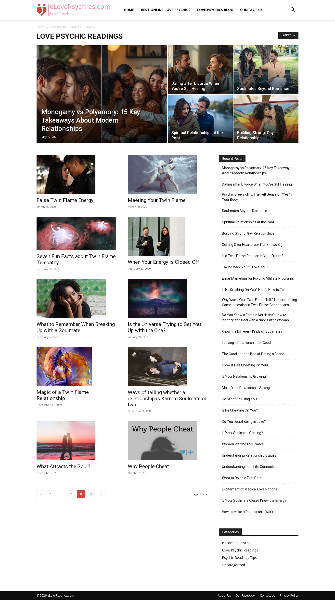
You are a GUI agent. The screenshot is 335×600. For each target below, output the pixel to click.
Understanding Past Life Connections (250, 467)
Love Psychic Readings (65, 27)
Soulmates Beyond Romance (244, 211)
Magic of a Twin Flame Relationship (63, 395)
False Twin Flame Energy (65, 200)
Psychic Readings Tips (239, 557)
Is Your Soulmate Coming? (242, 433)
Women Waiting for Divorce (243, 444)
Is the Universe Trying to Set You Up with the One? (164, 327)
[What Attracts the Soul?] (76, 440)
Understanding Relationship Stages (249, 455)
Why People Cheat (148, 466)
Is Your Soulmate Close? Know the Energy (254, 500)
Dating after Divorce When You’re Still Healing (257, 184)
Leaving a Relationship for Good (246, 343)
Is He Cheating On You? (240, 410)
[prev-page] (41, 494)
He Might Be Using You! (240, 399)
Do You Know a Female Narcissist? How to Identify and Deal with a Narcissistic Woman (255, 317)
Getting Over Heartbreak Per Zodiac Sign (253, 245)
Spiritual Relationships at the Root (248, 222)
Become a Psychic (236, 542)
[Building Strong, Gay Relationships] (265, 119)
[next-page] (101, 494)
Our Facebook (245, 595)
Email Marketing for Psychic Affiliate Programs (258, 278)
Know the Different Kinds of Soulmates (252, 331)
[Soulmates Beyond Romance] (265, 69)
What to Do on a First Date (242, 478)
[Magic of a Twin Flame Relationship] (76, 366)
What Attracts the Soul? (63, 466)
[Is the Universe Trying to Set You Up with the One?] (167, 298)
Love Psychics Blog (215, 9)
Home (129, 9)
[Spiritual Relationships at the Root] (200, 119)
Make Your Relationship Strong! (246, 388)
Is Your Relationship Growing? (245, 376)
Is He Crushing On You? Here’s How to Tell (253, 290)
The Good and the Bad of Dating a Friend (253, 354)
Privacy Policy (289, 595)
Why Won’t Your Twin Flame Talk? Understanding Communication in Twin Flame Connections (259, 302)
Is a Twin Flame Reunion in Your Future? (252, 256)
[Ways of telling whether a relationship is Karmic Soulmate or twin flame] (167, 366)
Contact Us (251, 9)
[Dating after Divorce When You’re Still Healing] (200, 69)
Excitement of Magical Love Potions (249, 489)
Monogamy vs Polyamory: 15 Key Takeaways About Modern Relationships (256, 170)
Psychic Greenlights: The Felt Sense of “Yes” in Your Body (257, 196)
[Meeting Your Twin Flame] (167, 174)
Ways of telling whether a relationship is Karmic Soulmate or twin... (167, 398)
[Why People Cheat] (167, 440)
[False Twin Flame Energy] (76, 174)
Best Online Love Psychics (165, 9)
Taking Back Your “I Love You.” (245, 267)
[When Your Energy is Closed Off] (167, 236)
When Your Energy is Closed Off (163, 262)
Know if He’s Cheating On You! (245, 365)
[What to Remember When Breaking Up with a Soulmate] (76, 298)
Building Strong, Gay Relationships (248, 233)
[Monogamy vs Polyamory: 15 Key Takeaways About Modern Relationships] (102, 102)
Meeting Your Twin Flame (157, 200)
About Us (224, 595)
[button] (292, 10)
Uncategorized (233, 564)
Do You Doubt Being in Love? (244, 422)
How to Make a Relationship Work (247, 512)
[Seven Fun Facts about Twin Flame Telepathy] (76, 233)
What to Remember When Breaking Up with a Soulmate (76, 327)
